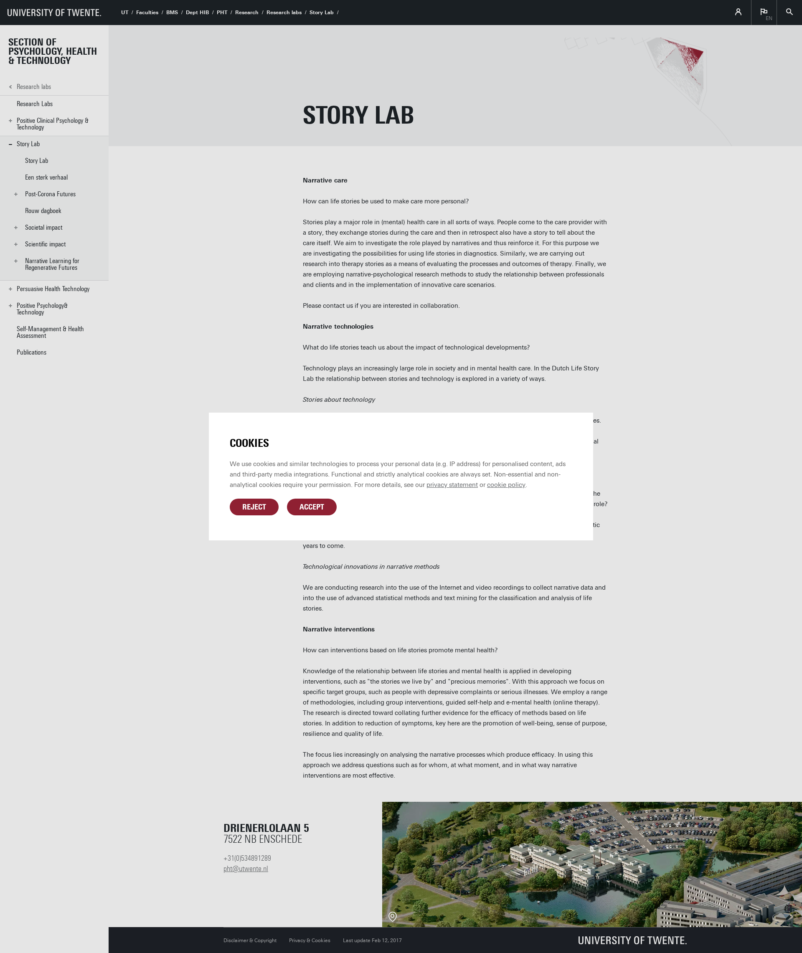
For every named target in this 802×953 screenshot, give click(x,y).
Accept (311, 507)
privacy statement (452, 485)
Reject (254, 507)
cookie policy (506, 485)
